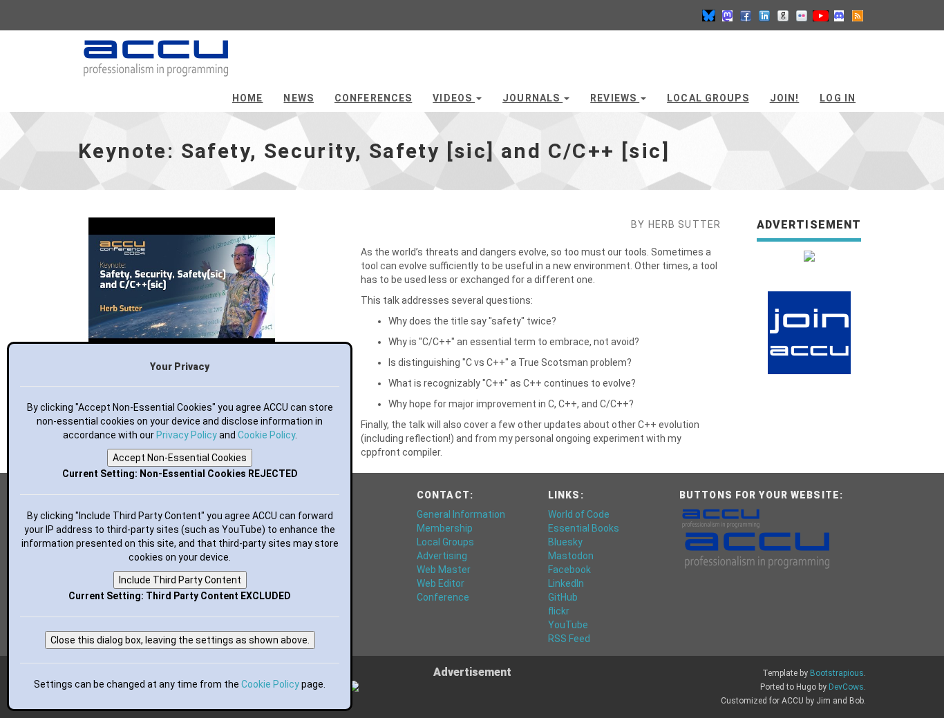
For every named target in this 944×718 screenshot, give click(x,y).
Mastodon (571, 555)
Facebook (569, 569)
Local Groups (707, 98)
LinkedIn (566, 583)
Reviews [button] (614, 98)
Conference (443, 597)
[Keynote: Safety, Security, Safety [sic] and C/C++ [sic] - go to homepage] (156, 51)
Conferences (373, 98)
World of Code (579, 514)
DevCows (846, 687)
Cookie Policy (266, 434)
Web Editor (440, 583)
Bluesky (565, 541)
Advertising (442, 555)
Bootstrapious (837, 673)
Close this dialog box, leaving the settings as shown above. (180, 640)
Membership (445, 528)
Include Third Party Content (180, 579)
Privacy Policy (186, 434)
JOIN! (785, 98)
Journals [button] (532, 98)
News (298, 98)
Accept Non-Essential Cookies (180, 457)
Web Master (444, 569)
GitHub (563, 597)
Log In (838, 98)
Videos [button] (454, 98)
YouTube (568, 624)
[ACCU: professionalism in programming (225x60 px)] (757, 549)
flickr (558, 611)
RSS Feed (569, 638)
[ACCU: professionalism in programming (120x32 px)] (720, 517)
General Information (461, 514)
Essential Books (583, 528)
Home (247, 98)
